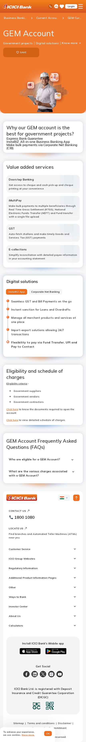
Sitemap (18, 723)
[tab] (16, 292)
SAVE (23, 52)
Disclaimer (64, 723)
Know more (70, 43)
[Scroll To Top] (76, 498)
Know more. (28, 735)
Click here (12, 409)
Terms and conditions (41, 723)
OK (48, 733)
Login (71, 6)
